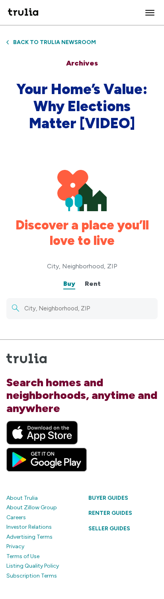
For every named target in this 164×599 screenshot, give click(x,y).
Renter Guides (110, 513)
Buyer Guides (108, 498)
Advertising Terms (29, 537)
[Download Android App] (46, 460)
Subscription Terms (31, 575)
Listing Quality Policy (32, 565)
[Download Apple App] (42, 433)
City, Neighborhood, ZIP (82, 266)
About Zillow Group (31, 507)
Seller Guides (109, 528)
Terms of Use (22, 556)
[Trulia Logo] (23, 12)
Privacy (15, 546)
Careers (16, 517)
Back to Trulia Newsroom (54, 42)
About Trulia (22, 498)
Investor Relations (29, 527)
